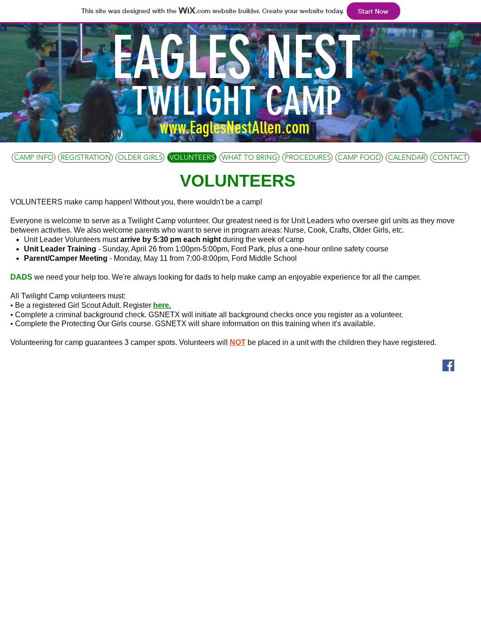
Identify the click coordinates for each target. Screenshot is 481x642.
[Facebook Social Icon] (448, 365)
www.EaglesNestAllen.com (235, 127)
